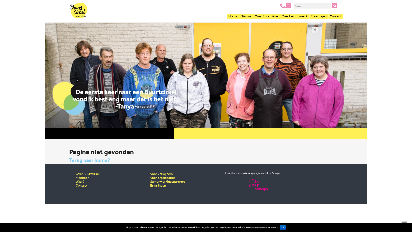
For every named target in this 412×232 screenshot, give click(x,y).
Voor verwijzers (161, 174)
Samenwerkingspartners (168, 182)
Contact (336, 16)
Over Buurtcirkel (266, 16)
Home (232, 16)
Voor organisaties (162, 178)
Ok (283, 227)
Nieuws (246, 16)
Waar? (303, 16)
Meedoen (288, 16)
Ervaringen (319, 16)
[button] (334, 5)
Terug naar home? (89, 160)
